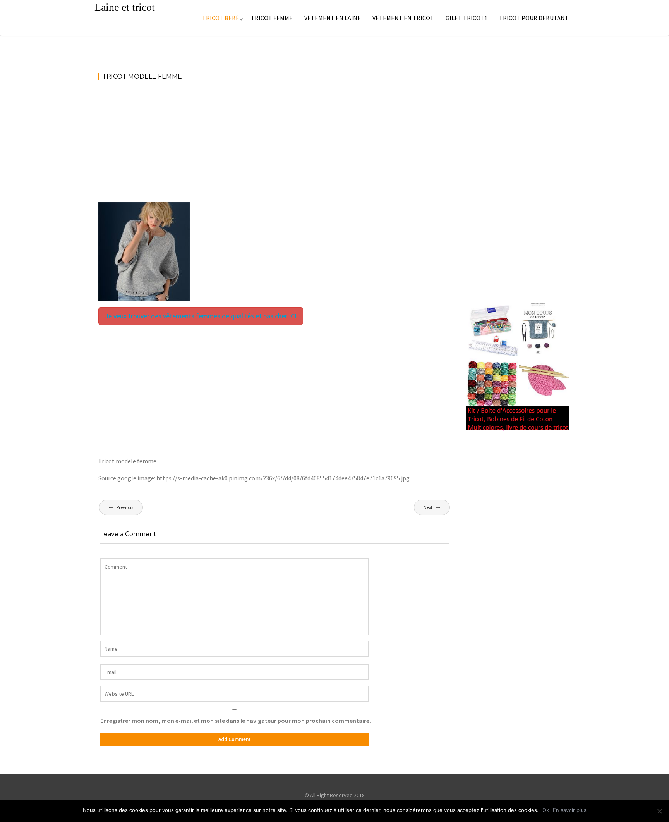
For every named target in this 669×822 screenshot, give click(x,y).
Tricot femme (272, 18)
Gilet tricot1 (466, 18)
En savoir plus (570, 810)
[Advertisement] (274, 145)
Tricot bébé (220, 18)
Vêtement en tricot (403, 18)
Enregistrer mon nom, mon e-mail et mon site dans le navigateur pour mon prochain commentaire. (235, 720)
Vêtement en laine (332, 18)
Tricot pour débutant (534, 18)
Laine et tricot (124, 7)
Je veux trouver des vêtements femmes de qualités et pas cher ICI (201, 315)
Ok (545, 810)
